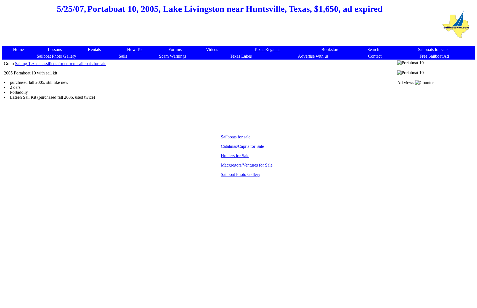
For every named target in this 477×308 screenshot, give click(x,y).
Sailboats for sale (235, 137)
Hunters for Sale (235, 155)
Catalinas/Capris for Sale (242, 146)
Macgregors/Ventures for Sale (246, 165)
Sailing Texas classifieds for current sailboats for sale (60, 63)
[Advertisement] (219, 33)
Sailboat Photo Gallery (240, 174)
